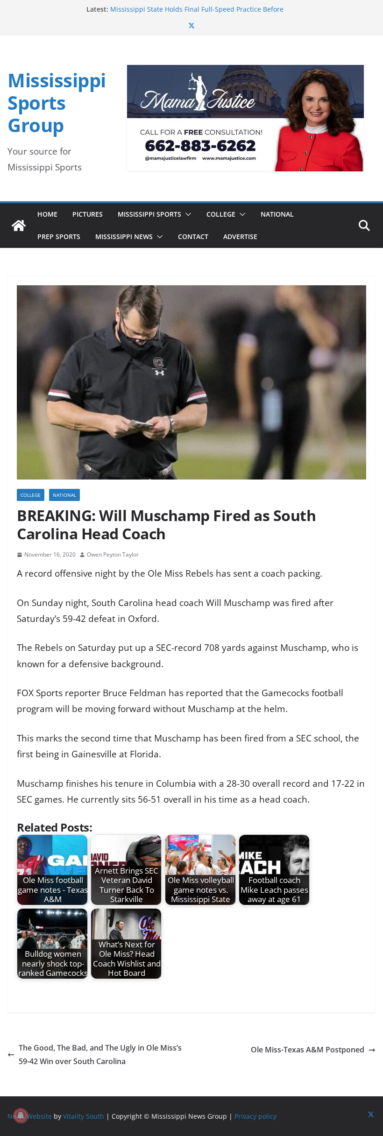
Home (47, 214)
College (220, 214)
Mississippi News (124, 236)
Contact (193, 236)
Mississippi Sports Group (56, 102)
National (277, 214)
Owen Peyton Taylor (113, 554)
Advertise (240, 236)
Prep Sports (58, 236)
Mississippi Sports (149, 214)
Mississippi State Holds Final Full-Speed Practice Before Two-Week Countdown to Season (197, 14)
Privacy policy (255, 1116)
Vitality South (83, 1116)
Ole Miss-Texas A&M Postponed (307, 1049)
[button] (186, 214)
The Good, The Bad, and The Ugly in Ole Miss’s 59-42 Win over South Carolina (100, 1054)
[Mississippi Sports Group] (18, 225)
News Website (29, 1116)
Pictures (87, 214)
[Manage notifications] (20, 1115)
